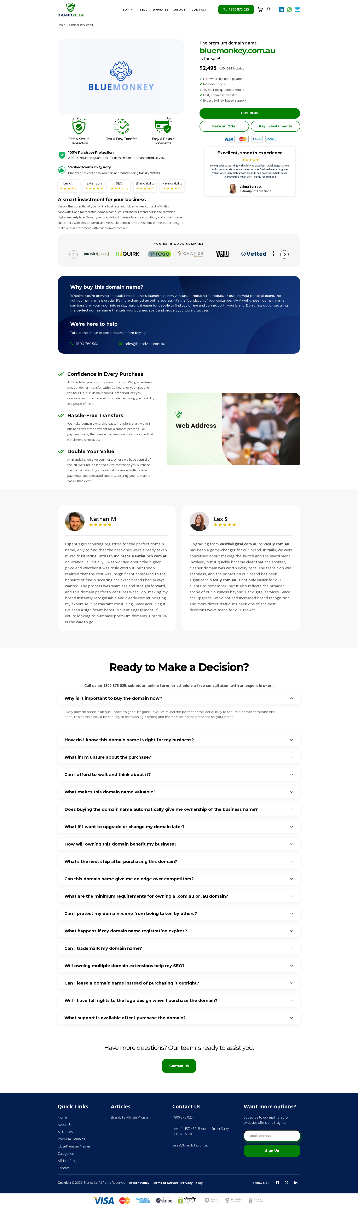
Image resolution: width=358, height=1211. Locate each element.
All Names (65, 1132)
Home (61, 25)
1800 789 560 (87, 344)
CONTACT (199, 9)
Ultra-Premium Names (74, 1146)
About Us (64, 1124)
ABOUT (180, 9)
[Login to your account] (268, 9)
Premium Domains (71, 1139)
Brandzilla (90, 1182)
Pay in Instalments (275, 126)
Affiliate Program (70, 1160)
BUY (125, 9)
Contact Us (179, 1066)
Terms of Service (165, 1183)
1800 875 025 (114, 685)
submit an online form (148, 685)
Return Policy (139, 1183)
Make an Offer (224, 126)
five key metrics (149, 173)
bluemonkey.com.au (81, 25)
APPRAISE (160, 9)
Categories (66, 1153)
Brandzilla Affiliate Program (131, 1117)
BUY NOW (250, 113)
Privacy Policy (192, 1183)
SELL (143, 9)
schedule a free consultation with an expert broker (225, 685)
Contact (63, 1168)
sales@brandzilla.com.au (145, 344)
